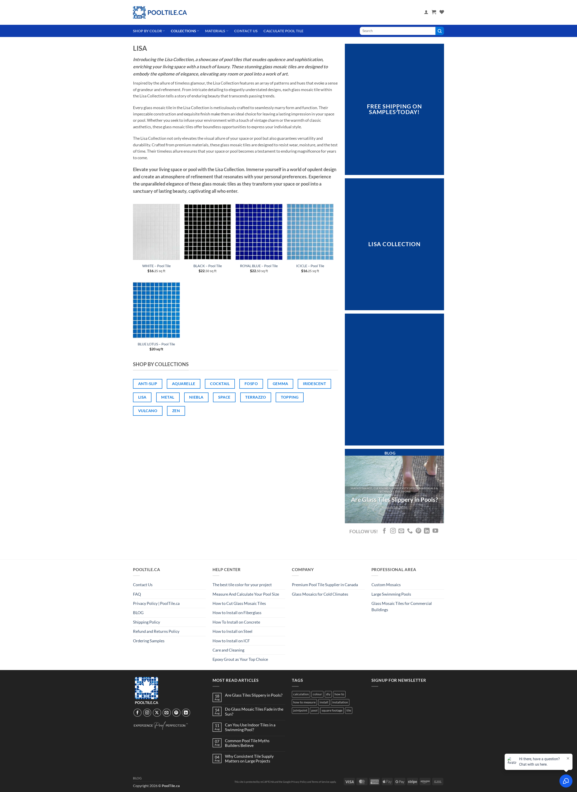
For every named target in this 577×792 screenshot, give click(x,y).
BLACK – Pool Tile (207, 266)
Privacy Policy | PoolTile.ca (156, 603)
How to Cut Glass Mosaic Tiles (239, 603)
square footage (332, 710)
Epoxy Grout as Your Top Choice (240, 659)
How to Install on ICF (231, 640)
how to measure (304, 702)
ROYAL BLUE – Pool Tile (259, 266)
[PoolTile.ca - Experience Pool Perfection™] (160, 12)
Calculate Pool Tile (283, 31)
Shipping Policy (146, 622)
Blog (137, 778)
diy (328, 694)
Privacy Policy (299, 781)
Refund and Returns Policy (156, 631)
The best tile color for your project (242, 584)
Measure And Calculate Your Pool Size (246, 594)
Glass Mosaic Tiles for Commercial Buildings (401, 606)
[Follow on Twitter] (157, 713)
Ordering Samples (149, 640)
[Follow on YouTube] (435, 531)
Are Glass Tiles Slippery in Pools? (253, 695)
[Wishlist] (442, 12)
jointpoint (300, 710)
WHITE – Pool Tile (156, 266)
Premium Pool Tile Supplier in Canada (325, 584)
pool (314, 710)
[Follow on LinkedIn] (427, 531)
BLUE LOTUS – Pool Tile (156, 344)
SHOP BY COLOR (147, 31)
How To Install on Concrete (236, 622)
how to (339, 694)
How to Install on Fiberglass (237, 612)
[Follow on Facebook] (384, 531)
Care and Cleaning (228, 649)
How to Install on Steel (232, 631)
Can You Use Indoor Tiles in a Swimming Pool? (250, 727)
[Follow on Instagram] (393, 531)
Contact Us (246, 31)
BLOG (138, 612)
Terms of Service (321, 781)
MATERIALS (215, 31)
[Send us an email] (401, 531)
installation (340, 702)
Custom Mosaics (386, 584)
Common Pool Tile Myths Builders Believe (247, 743)
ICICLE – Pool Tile (310, 266)
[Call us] (410, 531)
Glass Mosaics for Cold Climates (320, 594)
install (324, 702)
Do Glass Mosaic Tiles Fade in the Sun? (254, 711)
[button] (426, 12)
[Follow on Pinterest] (418, 531)
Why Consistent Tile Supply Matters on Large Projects (249, 758)
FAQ (137, 594)
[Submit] (439, 31)
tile (348, 710)
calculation (301, 694)
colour (317, 694)
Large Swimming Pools (391, 594)
